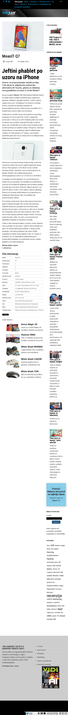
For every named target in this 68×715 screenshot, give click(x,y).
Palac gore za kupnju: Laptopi (56, 304)
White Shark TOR (30, 371)
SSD (63, 606)
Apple (63, 545)
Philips (61, 586)
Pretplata (40, 654)
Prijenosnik (51, 589)
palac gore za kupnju (54, 579)
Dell (52, 549)
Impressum (41, 650)
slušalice (50, 602)
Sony (59, 606)
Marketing (41, 657)
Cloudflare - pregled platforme (54, 68)
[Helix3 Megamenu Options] (65, 13)
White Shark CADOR (31, 359)
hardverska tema (52, 562)
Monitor (56, 576)
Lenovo (55, 569)
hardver (50, 559)
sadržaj (49, 599)
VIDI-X (22, 4)
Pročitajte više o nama (10, 666)
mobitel (49, 576)
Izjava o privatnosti (44, 661)
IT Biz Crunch (32, 4)
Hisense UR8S (28, 335)
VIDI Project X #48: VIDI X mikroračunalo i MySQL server (55, 41)
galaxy (56, 549)
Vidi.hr (26, 2)
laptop (49, 569)
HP (60, 562)
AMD (52, 545)
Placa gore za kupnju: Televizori (55, 157)
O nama (40, 646)
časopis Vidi (51, 619)
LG (59, 569)
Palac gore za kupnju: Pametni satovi (56, 256)
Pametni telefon (52, 586)
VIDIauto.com (44, 2)
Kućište (58, 565)
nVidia (61, 576)
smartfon (56, 602)
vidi (62, 612)
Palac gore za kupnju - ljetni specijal (55, 440)
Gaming (50, 552)
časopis (62, 616)
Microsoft (56, 572)
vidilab (49, 616)
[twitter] (6, 1)
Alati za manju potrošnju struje (56, 99)
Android (57, 545)
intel (53, 565)
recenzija (54, 595)
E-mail (48, 515)
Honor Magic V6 (29, 324)
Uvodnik (57, 612)
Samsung (57, 599)
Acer (48, 545)
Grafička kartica (52, 555)
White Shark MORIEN (31, 347)
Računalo (50, 592)
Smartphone (52, 606)
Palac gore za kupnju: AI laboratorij (55, 413)
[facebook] (3, 1)
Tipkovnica (50, 612)
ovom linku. (61, 534)
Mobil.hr (34, 2)
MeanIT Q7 (56, 501)
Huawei (49, 565)
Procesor (58, 589)
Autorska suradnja (44, 664)
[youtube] (9, 1)
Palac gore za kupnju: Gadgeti (56, 360)
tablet (49, 609)
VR (58, 616)
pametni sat (51, 582)
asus (48, 549)
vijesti (54, 616)
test (60, 609)
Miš (62, 572)
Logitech (50, 572)
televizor (54, 609)
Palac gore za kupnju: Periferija (55, 211)
